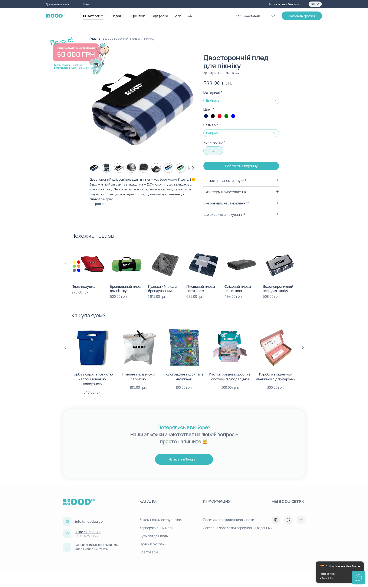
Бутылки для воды (153, 536)
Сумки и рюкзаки (152, 544)
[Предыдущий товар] (65, 264)
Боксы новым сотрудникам (160, 519)
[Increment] (219, 151)
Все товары (148, 552)
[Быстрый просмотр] (89, 264)
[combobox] (241, 100)
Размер (210, 125)
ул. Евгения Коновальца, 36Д (97, 544)
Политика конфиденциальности (228, 519)
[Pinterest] (288, 520)
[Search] (273, 15)
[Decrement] (207, 151)
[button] (302, 16)
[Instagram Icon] (276, 520)
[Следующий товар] (302, 264)
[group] (184, 273)
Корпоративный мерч (156, 527)
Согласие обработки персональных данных (233, 527)
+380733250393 (248, 16)
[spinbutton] (213, 151)
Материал (212, 92)
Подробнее (97, 204)
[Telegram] (301, 520)
